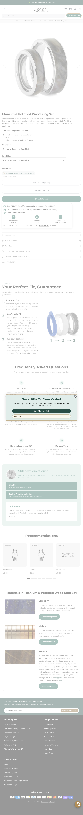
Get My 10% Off (41, 411)
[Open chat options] (78, 804)
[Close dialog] (75, 396)
